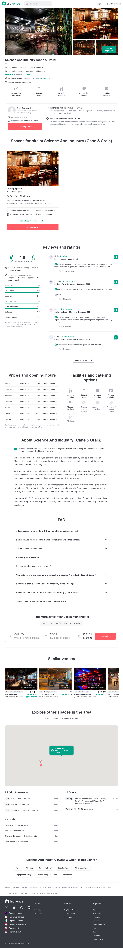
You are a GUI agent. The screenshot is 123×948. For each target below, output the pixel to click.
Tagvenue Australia (17, 913)
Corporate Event (45, 868)
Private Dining (42, 875)
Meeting (29, 868)
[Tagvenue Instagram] (21, 907)
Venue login (68, 917)
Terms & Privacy (99, 924)
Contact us (97, 917)
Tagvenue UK (14, 928)
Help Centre (97, 913)
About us (96, 910)
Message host (25, 126)
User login (38, 913)
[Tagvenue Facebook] (14, 907)
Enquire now (32, 227)
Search (105, 636)
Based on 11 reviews (22, 261)
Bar (55, 875)
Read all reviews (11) (83, 360)
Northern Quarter (24, 893)
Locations (96, 936)
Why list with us (70, 910)
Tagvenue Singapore (17, 924)
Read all (29, 75)
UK (6, 893)
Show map (45, 78)
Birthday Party (63, 868)
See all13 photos (109, 49)
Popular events (98, 939)
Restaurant (67, 875)
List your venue (69, 913)
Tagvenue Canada (16, 917)
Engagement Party (23, 875)
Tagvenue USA (15, 932)
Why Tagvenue (40, 910)
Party (18, 868)
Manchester (13, 893)
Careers (96, 921)
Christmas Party (81, 868)
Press (95, 928)
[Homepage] (11, 3)
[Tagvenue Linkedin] (29, 907)
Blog (94, 932)
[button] (38, 3)
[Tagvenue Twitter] (6, 907)
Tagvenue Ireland (16, 920)
